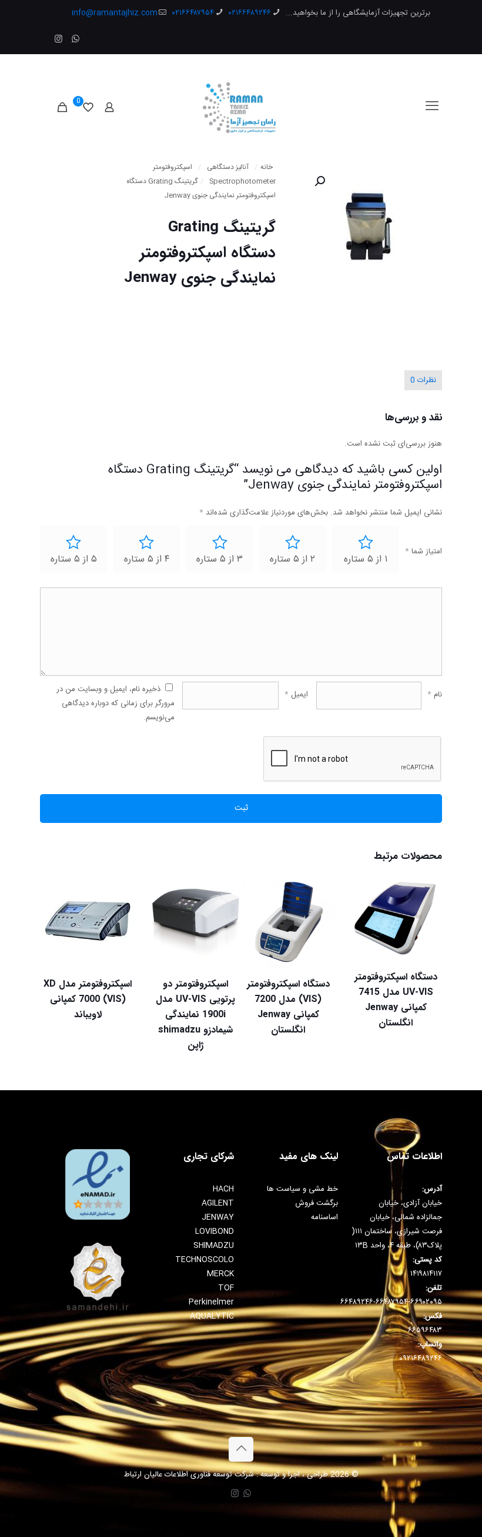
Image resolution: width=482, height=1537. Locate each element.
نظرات (423, 380)
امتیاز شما (423, 551)
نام (434, 694)
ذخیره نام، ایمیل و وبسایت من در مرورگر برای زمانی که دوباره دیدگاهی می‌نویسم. (115, 703)
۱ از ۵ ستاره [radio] (365, 559)
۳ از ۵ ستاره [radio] (219, 559)
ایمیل (296, 694)
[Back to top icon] (241, 1449)
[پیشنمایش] (258, 967)
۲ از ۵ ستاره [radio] (292, 559)
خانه (266, 167)
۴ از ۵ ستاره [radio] (146, 559)
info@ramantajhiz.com (115, 12)
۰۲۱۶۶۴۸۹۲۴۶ (250, 12)
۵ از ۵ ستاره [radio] (74, 559)
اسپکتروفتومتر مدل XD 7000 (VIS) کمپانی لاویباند (87, 999)
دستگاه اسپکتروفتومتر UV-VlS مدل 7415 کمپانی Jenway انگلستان (395, 1000)
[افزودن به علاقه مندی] (366, 942)
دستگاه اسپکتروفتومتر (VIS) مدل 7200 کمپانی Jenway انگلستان (288, 1007)
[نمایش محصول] (366, 917)
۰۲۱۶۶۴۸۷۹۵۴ (193, 12)
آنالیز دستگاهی (228, 167)
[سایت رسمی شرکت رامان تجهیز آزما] (241, 107)
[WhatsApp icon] (75, 39)
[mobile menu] (432, 107)
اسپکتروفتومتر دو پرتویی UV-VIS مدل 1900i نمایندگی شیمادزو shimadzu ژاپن (195, 1015)
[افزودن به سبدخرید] (366, 891)
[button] (318, 181)
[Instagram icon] (58, 39)
